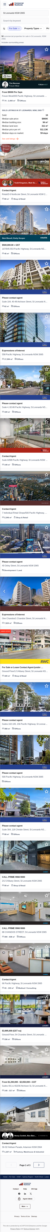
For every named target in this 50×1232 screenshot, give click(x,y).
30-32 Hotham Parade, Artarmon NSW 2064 (24, 1147)
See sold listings (9, 139)
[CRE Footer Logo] (25, 1184)
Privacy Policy (17, 1229)
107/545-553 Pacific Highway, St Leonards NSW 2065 (25, 249)
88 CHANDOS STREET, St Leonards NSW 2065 (25, 932)
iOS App (35, 1189)
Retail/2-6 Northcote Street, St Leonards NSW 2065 (25, 194)
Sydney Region (29, 1177)
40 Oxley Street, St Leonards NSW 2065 (22, 565)
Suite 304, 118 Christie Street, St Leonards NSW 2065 (25, 829)
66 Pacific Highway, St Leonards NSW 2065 (23, 983)
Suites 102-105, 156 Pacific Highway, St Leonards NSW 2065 (25, 724)
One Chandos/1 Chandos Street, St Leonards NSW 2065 (25, 618)
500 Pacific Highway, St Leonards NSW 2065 (24, 777)
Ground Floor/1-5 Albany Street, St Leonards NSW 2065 (25, 671)
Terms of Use (25, 1216)
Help (25, 1189)
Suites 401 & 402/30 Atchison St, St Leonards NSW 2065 (25, 1086)
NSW (19, 1177)
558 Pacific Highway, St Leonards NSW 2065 (24, 354)
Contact (15, 1189)
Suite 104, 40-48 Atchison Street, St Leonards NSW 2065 (25, 301)
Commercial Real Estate (16, 4)
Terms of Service (32, 1229)
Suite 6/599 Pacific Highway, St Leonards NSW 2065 (25, 460)
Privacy (16, 1216)
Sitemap (35, 1216)
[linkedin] (25, 1194)
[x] (31, 1194)
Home (5, 1177)
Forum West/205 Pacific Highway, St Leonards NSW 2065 (25, 96)
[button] (4, 63)
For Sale (13, 1177)
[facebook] (19, 1194)
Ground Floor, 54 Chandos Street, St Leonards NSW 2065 (25, 1034)
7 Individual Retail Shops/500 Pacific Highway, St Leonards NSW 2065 (25, 513)
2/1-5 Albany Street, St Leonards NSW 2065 (24, 881)
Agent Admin (28, 1199)
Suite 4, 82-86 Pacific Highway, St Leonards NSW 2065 (25, 407)
